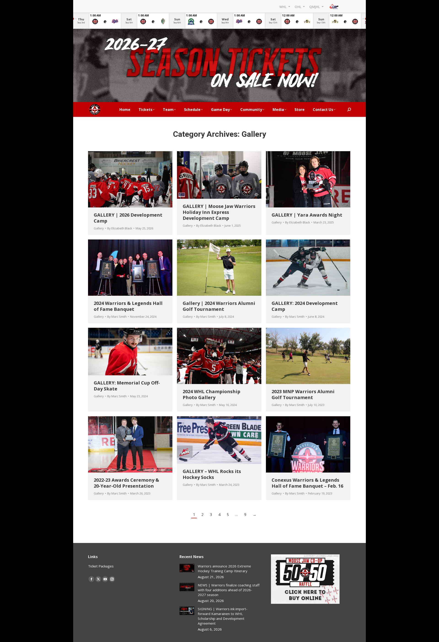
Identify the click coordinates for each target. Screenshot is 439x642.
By (119, 228)
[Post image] (186, 568)
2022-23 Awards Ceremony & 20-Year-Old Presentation (126, 483)
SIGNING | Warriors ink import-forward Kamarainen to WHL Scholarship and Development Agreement (222, 616)
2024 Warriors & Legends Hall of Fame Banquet (128, 306)
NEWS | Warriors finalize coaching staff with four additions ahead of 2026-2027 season (229, 590)
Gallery (99, 228)
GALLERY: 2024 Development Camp (305, 306)
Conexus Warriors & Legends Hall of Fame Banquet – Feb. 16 (307, 483)
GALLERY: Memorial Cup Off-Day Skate (127, 386)
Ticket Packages (101, 566)
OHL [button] (298, 6)
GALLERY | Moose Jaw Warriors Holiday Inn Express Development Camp (219, 212)
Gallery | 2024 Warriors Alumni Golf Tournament (219, 306)
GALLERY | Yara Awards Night (307, 215)
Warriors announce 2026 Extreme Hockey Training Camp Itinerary (224, 568)
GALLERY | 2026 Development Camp (128, 218)
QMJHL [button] (315, 6)
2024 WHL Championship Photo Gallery (211, 394)
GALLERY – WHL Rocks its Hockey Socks (212, 474)
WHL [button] (283, 6)
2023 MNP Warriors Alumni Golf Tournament (303, 394)
